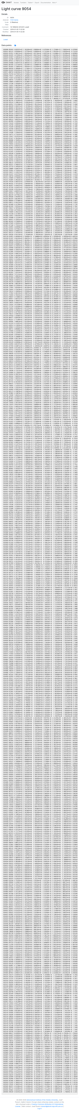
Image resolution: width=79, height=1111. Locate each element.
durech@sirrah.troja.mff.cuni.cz (51, 1106)
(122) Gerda (14, 20)
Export (37, 2)
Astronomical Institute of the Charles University (42, 1100)
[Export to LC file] (15, 45)
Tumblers (23, 2)
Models (16, 2)
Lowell (5, 39)
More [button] (54, 2)
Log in (39, 1108)
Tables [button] (30, 2)
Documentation (46, 2)
